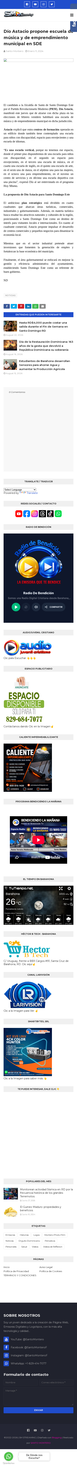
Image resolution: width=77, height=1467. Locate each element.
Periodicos (50, 1240)
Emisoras (10, 1235)
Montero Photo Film (54, 1235)
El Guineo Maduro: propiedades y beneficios (40, 1208)
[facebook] (27, 4)
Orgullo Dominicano (29, 1240)
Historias (24, 1235)
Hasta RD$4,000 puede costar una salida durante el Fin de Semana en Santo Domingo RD (43, 326)
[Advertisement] (38, 1134)
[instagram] (43, 4)
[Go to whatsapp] (8, 1456)
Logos (36, 1235)
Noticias (10, 295)
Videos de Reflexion (52, 1246)
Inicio (7, 1267)
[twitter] (52, 4)
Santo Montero (14, 51)
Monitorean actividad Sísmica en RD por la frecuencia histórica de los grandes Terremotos (46, 1193)
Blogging (57, 1437)
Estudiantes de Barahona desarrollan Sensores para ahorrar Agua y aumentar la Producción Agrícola (44, 365)
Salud (24, 1246)
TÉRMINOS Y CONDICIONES (20, 1275)
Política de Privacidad (16, 1271)
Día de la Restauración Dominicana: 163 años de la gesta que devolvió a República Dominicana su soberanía (46, 345)
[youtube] (35, 4)
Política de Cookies (50, 1271)
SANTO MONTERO (41, 1442)
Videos (35, 1246)
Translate (32, 493)
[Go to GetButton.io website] (8, 1463)
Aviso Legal (45, 1267)
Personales (11, 1246)
